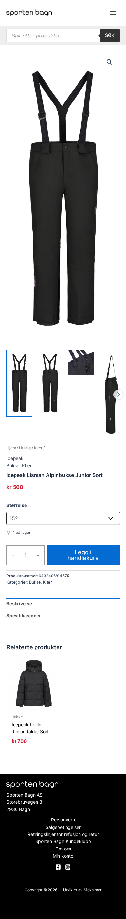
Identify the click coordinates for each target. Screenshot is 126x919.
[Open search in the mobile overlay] (63, 35)
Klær (38, 447)
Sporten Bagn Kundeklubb (63, 841)
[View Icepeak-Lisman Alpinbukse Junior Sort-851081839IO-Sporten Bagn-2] (50, 383)
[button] (109, 62)
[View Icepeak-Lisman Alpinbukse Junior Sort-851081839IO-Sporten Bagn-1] (19, 383)
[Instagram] (68, 867)
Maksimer (92, 889)
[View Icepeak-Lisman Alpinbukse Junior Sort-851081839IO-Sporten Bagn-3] (81, 362)
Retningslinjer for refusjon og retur (63, 834)
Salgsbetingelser (63, 827)
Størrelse (16, 505)
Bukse (12, 465)
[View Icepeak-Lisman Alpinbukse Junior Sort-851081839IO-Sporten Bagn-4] (111, 395)
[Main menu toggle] (113, 12)
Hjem (11, 447)
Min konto (63, 856)
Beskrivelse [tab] (19, 603)
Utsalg (25, 447)
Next (118, 394)
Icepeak (15, 458)
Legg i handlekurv (83, 555)
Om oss (63, 848)
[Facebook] (58, 867)
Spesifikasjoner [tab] (23, 615)
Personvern (63, 819)
